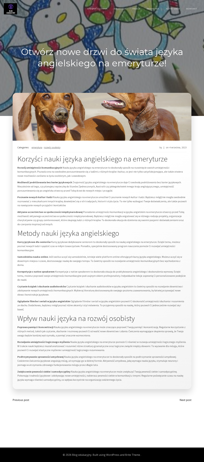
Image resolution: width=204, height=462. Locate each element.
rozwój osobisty (52, 147)
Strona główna (97, 8)
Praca (136, 8)
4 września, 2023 (178, 147)
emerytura (37, 147)
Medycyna (153, 8)
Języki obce (173, 8)
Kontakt (191, 8)
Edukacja (120, 8)
